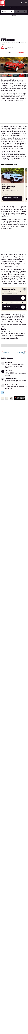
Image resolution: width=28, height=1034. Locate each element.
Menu (26, 4)
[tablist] (14, 75)
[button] (14, 65)
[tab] (3, 75)
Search (16, 4)
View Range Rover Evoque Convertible (12, 198)
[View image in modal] (2, 65)
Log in (21, 4)
